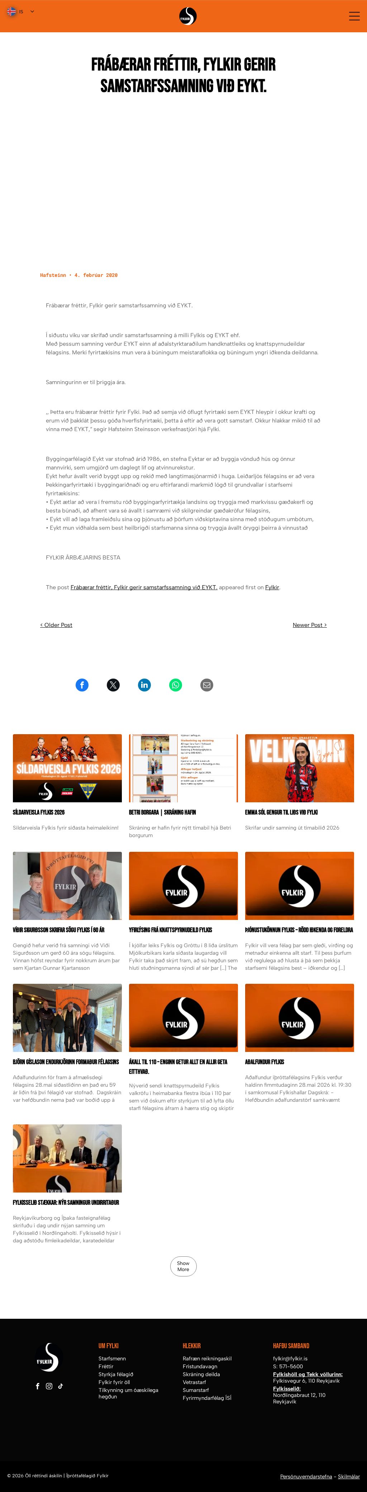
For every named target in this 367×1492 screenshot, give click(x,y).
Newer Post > (310, 625)
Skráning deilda (201, 1374)
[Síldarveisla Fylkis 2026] (67, 768)
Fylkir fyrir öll (114, 1382)
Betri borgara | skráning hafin (162, 812)
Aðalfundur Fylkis (264, 1062)
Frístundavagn (200, 1366)
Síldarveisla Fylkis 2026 (39, 812)
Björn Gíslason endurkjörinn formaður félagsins (66, 1062)
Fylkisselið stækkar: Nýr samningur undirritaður (66, 1203)
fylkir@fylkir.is (290, 1358)
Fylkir (272, 587)
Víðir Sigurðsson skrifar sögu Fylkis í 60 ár (58, 930)
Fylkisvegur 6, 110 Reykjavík (306, 1381)
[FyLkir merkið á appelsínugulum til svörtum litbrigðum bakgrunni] (183, 1018)
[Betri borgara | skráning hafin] (183, 768)
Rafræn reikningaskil (207, 1358)
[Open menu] (354, 16)
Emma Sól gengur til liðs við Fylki (281, 812)
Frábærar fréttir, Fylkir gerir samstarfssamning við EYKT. (144, 587)
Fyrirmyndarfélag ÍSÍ (207, 1398)
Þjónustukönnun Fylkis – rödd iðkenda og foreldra (299, 930)
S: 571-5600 (288, 1366)
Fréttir (106, 1366)
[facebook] (37, 1387)
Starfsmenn (112, 1358)
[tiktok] (60, 1387)
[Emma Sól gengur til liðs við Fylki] (299, 768)
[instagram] (49, 1387)
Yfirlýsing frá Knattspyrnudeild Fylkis (170, 930)
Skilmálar (349, 1476)
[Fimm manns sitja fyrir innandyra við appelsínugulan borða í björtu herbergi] (67, 1018)
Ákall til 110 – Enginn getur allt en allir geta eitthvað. (178, 1067)
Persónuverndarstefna (306, 1476)
